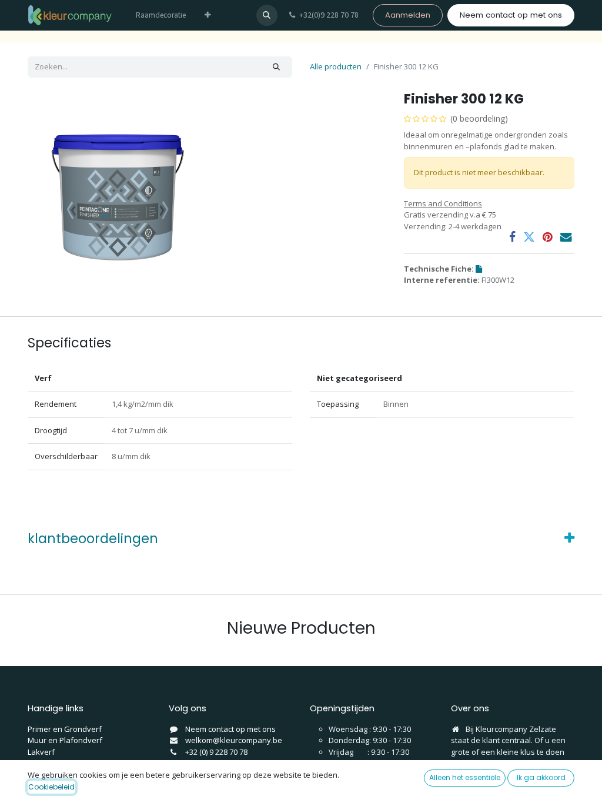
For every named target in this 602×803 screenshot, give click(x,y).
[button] (266, 15)
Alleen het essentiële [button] (464, 777)
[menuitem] (160, 15)
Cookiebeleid (51, 787)
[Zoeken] (276, 67)
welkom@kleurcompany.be (233, 740)
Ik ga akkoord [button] (541, 777)
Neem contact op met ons (511, 15)
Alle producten (336, 66)
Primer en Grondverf (65, 729)
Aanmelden (407, 15)
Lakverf (41, 752)
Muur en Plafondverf (65, 740)
